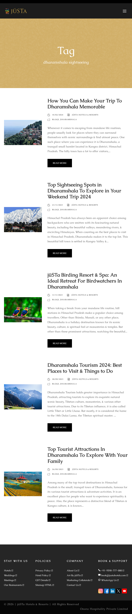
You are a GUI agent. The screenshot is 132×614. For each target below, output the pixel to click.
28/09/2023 (57, 379)
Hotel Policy (41, 575)
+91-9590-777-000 (111, 570)
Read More (60, 163)
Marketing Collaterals (78, 580)
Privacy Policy (43, 570)
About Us (72, 570)
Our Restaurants (13, 584)
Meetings (9, 580)
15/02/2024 (57, 115)
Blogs (55, 119)
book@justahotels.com (113, 575)
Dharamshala (68, 119)
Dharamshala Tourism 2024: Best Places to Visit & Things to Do (84, 368)
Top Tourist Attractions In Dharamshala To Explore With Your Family (87, 455)
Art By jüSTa (73, 575)
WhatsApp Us (108, 580)
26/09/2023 (57, 469)
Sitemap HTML (43, 584)
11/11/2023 (57, 295)
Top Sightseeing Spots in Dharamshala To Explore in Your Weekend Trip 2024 (84, 190)
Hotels (7, 570)
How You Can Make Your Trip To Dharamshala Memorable (84, 103)
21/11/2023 (57, 205)
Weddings (9, 575)
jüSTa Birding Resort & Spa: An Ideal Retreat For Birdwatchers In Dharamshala (84, 281)
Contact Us (73, 584)
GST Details (41, 580)
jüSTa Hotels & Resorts (85, 115)
